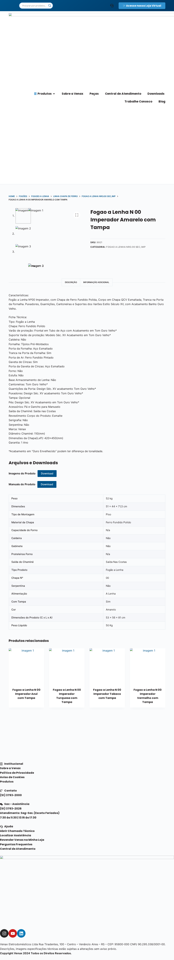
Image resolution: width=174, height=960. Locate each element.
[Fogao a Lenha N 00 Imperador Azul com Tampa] (26, 666)
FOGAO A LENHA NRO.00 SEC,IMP (125, 247)
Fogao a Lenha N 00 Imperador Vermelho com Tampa (148, 696)
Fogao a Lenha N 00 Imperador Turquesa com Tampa (67, 696)
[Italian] (99, 6)
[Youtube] (12, 933)
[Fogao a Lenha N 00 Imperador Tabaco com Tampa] (107, 666)
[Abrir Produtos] (54, 94)
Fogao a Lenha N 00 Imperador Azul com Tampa (26, 694)
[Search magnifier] (49, 5)
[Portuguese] (87, 6)
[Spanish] (76, 6)
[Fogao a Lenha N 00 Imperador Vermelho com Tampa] (147, 666)
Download (47, 473)
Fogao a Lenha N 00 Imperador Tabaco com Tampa (107, 694)
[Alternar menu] (112, 5)
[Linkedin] (21, 933)
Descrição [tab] (71, 282)
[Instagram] (4, 933)
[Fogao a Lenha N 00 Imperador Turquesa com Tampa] (66, 666)
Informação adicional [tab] (96, 282)
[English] (64, 6)
